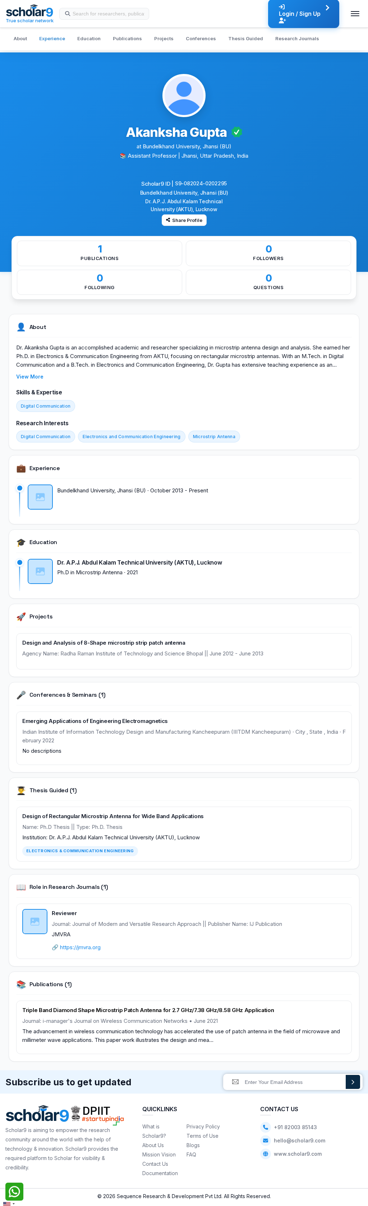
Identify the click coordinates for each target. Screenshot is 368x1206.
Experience (52, 38)
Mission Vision (159, 1154)
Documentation (160, 1173)
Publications (127, 38)
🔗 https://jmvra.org (76, 947)
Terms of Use (202, 1136)
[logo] (37, 1115)
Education (89, 38)
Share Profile (187, 220)
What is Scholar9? (154, 1131)
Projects (164, 38)
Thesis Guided (245, 38)
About (20, 38)
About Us (153, 1145)
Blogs (193, 1145)
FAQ (191, 1154)
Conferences (201, 38)
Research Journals (297, 38)
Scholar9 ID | (157, 183)
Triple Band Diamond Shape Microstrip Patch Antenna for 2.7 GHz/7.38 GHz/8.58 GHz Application (148, 1010)
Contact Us (155, 1164)
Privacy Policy (203, 1126)
